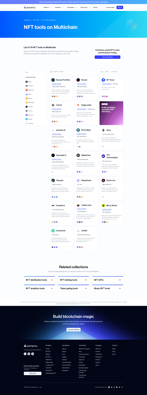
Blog (80, 351)
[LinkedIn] (28, 353)
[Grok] (122, 387)
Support (64, 357)
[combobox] (107, 71)
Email (113, 354)
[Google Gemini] (111, 387)
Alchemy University (84, 349)
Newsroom (98, 357)
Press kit (97, 359)
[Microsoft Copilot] (116, 387)
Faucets (64, 359)
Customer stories (84, 354)
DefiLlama (66, 303)
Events (81, 362)
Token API (48, 368)
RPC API (48, 351)
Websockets (49, 362)
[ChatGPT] (109, 387)
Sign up (64, 349)
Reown (76, 303)
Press (113, 351)
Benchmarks (65, 368)
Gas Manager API (51, 373)
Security (97, 362)
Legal (97, 365)
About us (97, 349)
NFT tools (36, 20)
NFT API (48, 357)
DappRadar (71, 303)
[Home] (29, 7)
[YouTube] (32, 353)
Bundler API (49, 370)
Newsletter (82, 365)
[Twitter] (25, 353)
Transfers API (49, 365)
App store (81, 359)
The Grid (117, 302)
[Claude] (119, 387)
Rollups (48, 354)
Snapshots (65, 370)
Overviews (82, 357)
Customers (98, 354)
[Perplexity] (114, 387)
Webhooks (49, 359)
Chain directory (66, 365)
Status (64, 351)
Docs (63, 354)
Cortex (48, 349)
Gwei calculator (66, 362)
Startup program (83, 368)
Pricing (95, 7)
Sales (113, 349)
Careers (97, 351)
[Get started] (73, 2)
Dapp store (27, 20)
